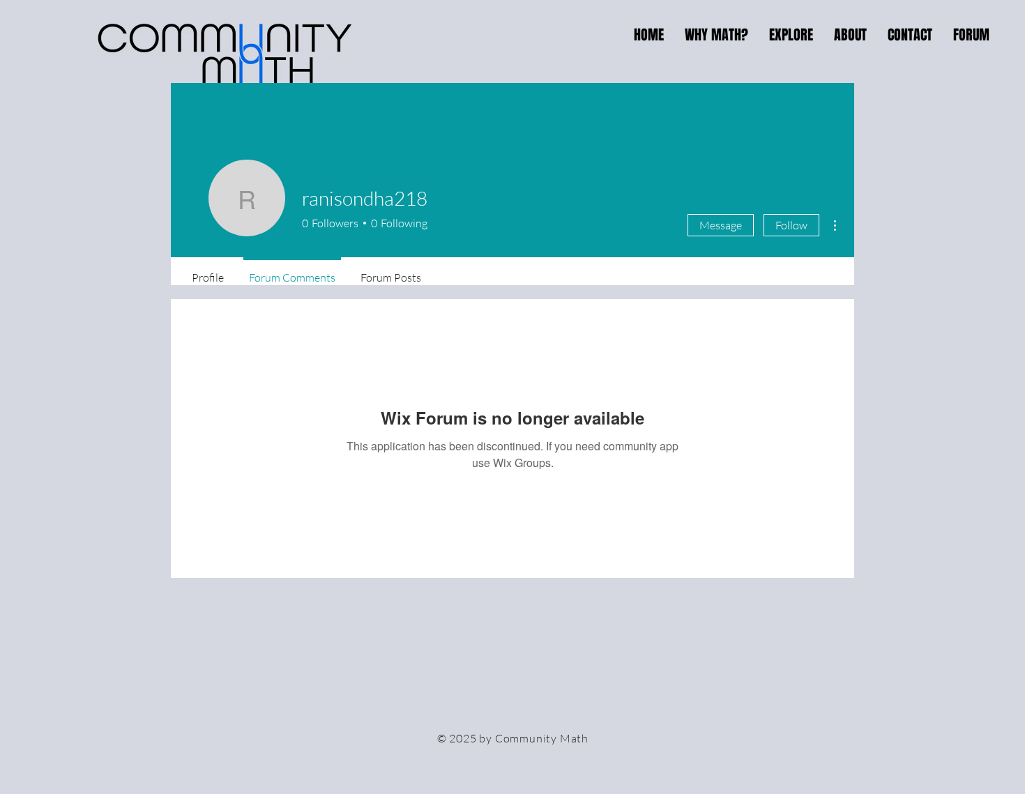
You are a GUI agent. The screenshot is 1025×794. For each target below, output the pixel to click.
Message (720, 225)
